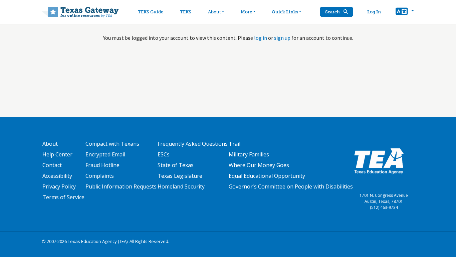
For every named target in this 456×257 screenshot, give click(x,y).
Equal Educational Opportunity (267, 175)
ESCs (164, 154)
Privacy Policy (59, 186)
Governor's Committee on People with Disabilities (291, 186)
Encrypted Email (105, 154)
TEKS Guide (150, 11)
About (214, 11)
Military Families (249, 154)
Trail (234, 143)
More (246, 11)
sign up (282, 37)
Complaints (99, 175)
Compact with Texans (112, 143)
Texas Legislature (180, 175)
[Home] (80, 12)
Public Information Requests (121, 186)
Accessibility (57, 175)
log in (260, 37)
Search (333, 11)
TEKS (185, 11)
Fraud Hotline (102, 165)
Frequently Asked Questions (193, 143)
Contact (52, 165)
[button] (404, 12)
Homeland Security (181, 186)
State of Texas (176, 165)
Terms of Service (63, 197)
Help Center (57, 154)
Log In (374, 11)
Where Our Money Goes (259, 165)
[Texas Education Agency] (379, 160)
